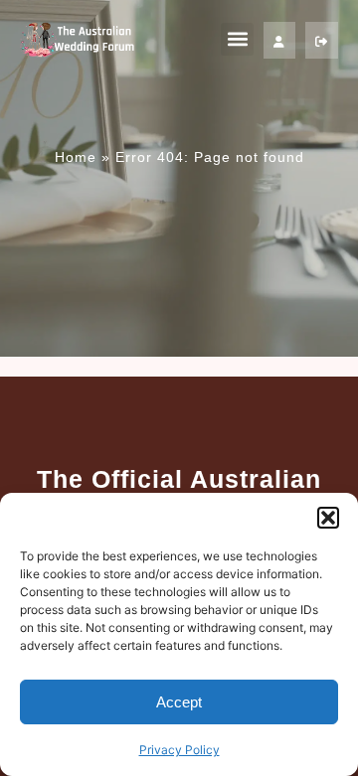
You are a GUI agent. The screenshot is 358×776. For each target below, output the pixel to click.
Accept (179, 702)
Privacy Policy (179, 749)
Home (75, 157)
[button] (328, 518)
